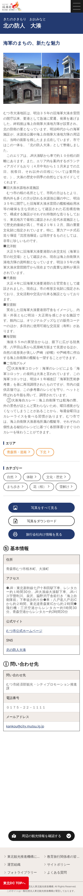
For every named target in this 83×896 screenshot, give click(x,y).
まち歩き (13, 487)
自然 (10, 477)
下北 (43, 452)
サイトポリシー (58, 864)
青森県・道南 (17, 452)
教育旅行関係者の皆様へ (63, 856)
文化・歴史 (54, 477)
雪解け (64, 487)
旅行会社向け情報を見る (44, 534)
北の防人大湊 (16, 650)
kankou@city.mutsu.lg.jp (25, 726)
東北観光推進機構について (23, 856)
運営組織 (13, 864)
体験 (30, 477)
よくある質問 (57, 872)
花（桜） (39, 487)
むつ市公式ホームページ (24, 631)
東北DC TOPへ (14, 883)
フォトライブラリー (22, 872)
